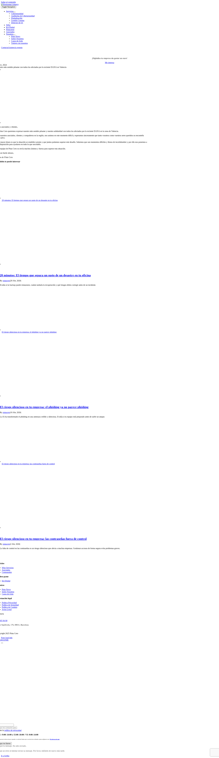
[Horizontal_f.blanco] (10, 4)
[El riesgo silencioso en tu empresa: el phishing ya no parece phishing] (46, 396)
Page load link (6, 638)
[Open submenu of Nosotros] (14, 34)
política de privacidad (12, 730)
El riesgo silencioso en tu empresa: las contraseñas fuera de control (28, 464)
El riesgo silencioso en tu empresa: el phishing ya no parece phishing (29, 332)
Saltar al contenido (8, 2)
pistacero (6, 281)
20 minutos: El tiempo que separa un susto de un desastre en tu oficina (30, 200)
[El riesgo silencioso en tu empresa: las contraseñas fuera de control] (46, 528)
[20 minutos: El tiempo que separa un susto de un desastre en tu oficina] (46, 264)
